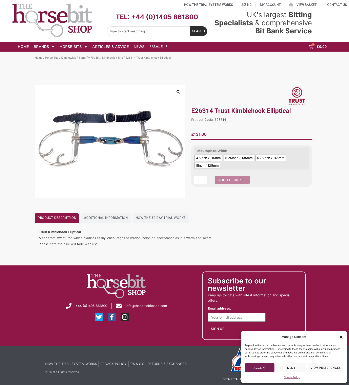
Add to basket (232, 180)
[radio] (208, 158)
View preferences (325, 368)
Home (23, 47)
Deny (291, 368)
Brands (41, 47)
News (139, 47)
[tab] (57, 218)
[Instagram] (125, 317)
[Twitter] (99, 317)
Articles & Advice (110, 47)
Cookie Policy (292, 377)
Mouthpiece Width (212, 150)
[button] (341, 337)
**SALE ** (159, 47)
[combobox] (148, 31)
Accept (259, 368)
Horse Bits (71, 47)
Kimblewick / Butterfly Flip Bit (80, 57)
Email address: (220, 308)
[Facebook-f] (112, 317)
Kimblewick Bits (112, 57)
